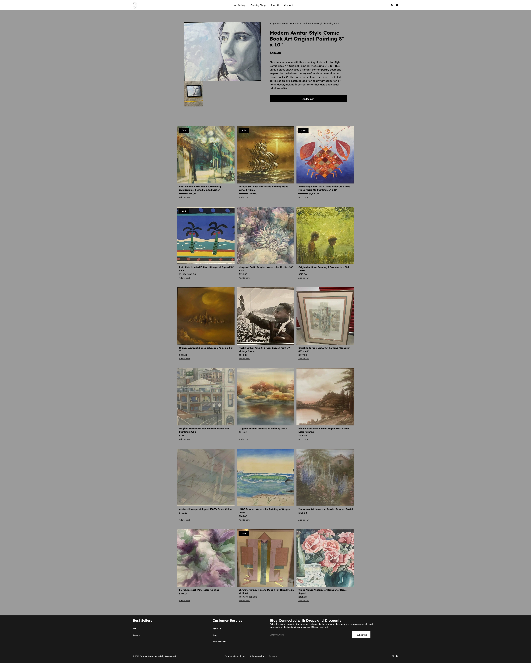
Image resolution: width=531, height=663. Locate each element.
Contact (288, 5)
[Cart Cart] (397, 5)
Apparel (136, 635)
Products (273, 656)
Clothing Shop (258, 5)
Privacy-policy (257, 656)
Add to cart (308, 98)
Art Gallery (239, 5)
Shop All (274, 5)
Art (278, 23)
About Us (217, 628)
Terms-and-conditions (235, 656)
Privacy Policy (219, 641)
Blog (215, 635)
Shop (272, 23)
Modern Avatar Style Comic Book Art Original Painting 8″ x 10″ (307, 39)
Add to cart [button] (184, 197)
